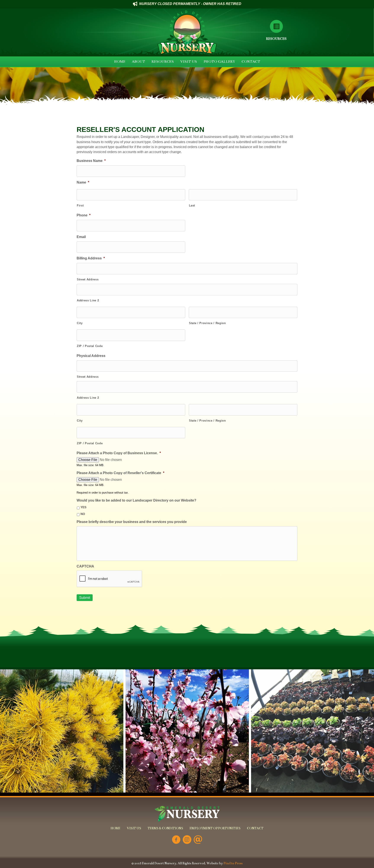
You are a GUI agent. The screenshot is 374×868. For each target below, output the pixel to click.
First (80, 205)
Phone (83, 215)
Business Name (91, 161)
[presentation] (109, 579)
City (80, 323)
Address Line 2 (88, 300)
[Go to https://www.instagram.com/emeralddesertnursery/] (187, 840)
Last (192, 205)
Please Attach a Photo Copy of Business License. (119, 453)
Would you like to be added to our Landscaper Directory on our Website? (136, 500)
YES (83, 507)
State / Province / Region (207, 323)
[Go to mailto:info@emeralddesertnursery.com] (197, 840)
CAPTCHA (85, 566)
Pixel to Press (233, 863)
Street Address (87, 279)
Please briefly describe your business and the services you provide (132, 522)
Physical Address (91, 356)
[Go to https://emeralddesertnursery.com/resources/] (276, 26)
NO (83, 514)
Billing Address (91, 258)
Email (81, 237)
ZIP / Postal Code (90, 346)
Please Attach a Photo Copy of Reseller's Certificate (120, 473)
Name (83, 182)
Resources (276, 39)
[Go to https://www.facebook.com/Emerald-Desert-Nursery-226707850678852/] (176, 840)
